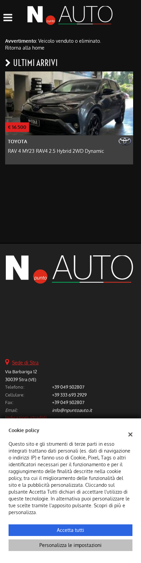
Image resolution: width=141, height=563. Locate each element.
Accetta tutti (70, 530)
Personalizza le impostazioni (70, 545)
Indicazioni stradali (26, 417)
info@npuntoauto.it (72, 410)
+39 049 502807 (68, 387)
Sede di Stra (25, 362)
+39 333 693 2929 (69, 395)
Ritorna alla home (24, 48)
